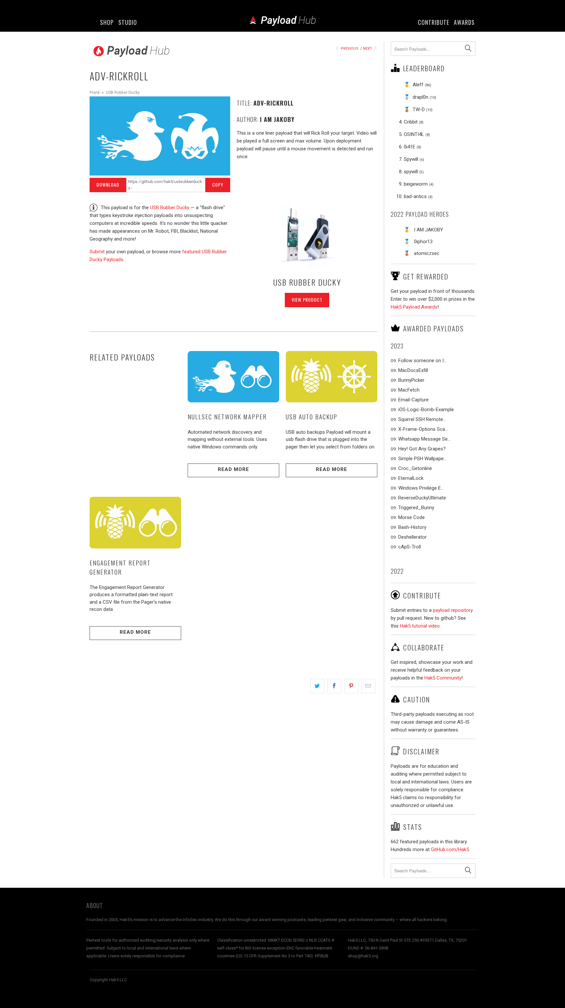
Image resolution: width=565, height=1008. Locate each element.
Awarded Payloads (433, 328)
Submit (97, 252)
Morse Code (411, 517)
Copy (217, 184)
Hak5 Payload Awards (414, 307)
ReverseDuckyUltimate (422, 498)
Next (368, 48)
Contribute (433, 22)
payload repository (453, 610)
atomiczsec (426, 253)
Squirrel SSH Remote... (422, 419)
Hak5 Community (442, 678)
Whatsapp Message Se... (424, 439)
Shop (107, 22)
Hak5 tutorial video (420, 626)
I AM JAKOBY (428, 230)
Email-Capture (413, 400)
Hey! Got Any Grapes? (422, 449)
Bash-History (412, 527)
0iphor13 (423, 241)
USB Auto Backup (311, 416)
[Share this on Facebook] (334, 686)
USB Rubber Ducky (123, 92)
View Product (307, 299)
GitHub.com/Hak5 (450, 849)
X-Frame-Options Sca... (423, 429)
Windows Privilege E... (421, 488)
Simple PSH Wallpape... (422, 459)
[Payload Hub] (282, 21)
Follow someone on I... (422, 360)
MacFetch (408, 390)
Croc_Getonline (415, 468)
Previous (349, 48)
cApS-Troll (409, 547)
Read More (233, 469)
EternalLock (410, 478)
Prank (95, 92)
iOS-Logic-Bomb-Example (426, 409)
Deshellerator (412, 537)
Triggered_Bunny (416, 508)
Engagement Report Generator (120, 567)
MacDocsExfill (413, 370)
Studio (127, 22)
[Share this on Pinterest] (351, 686)
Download (107, 184)
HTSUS (321, 955)
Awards (464, 22)
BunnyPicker (411, 380)
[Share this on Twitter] (317, 686)
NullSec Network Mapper (227, 416)
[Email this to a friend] (368, 686)
